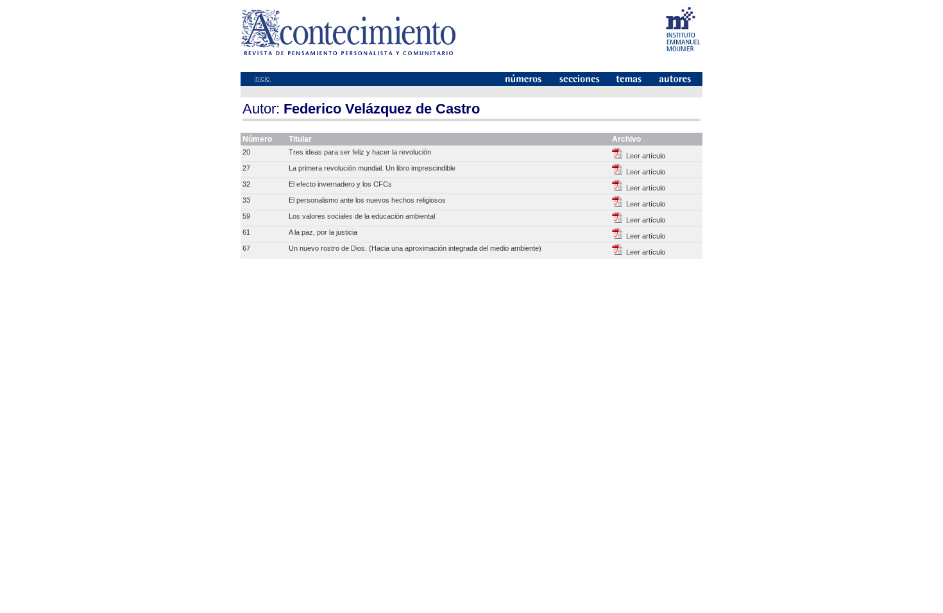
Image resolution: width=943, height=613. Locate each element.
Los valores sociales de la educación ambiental (362, 216)
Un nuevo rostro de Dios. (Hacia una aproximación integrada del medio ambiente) (415, 248)
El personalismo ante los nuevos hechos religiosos (367, 200)
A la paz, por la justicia (323, 232)
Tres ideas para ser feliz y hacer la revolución (360, 152)
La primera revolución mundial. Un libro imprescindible (372, 168)
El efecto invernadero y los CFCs (340, 184)
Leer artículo (643, 156)
